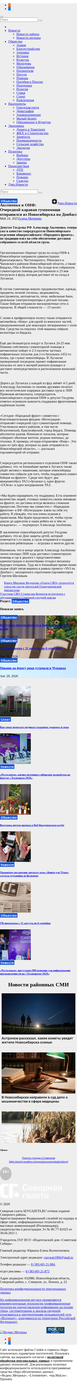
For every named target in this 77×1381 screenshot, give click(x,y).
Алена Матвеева (29, 218)
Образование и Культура (33, 122)
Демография (25, 111)
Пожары (22, 177)
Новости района (27, 34)
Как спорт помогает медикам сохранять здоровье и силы (34, 727)
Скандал (22, 181)
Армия (21, 45)
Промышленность (29, 140)
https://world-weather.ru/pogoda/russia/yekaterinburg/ (38, 1161)
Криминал (23, 173)
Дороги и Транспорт (30, 129)
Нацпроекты (17, 104)
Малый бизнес (26, 118)
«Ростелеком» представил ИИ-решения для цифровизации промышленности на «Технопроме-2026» (35, 972)
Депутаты (23, 159)
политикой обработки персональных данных (31, 1358)
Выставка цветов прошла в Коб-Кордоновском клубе (32, 825)
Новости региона (28, 38)
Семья (20, 93)
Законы (21, 162)
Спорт (20, 96)
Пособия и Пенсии (29, 82)
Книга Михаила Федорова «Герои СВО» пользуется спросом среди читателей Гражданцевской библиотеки (39, 586)
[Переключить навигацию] (1, 16)
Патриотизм (24, 71)
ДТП (19, 170)
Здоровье (22, 52)
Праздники (24, 85)
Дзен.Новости (18, 184)
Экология (23, 148)
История (22, 56)
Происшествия (18, 166)
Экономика (16, 126)
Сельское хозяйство (30, 144)
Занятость (23, 137)
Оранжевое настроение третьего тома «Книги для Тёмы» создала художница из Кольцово (34, 874)
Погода (21, 74)
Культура (22, 60)
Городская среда (27, 107)
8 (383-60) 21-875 (37, 1271)
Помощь (22, 78)
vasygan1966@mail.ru (58, 1257)
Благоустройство (28, 49)
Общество (15, 41)
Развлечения (25, 100)
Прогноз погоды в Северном (38, 1158)
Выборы (22, 155)
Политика (15, 151)
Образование (25, 67)
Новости (14, 30)
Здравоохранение (28, 115)
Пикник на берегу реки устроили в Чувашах (33, 668)
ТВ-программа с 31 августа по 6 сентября (31, 648)
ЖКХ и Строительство (32, 133)
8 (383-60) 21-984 (43, 1264)
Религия (22, 89)
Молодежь (23, 63)
